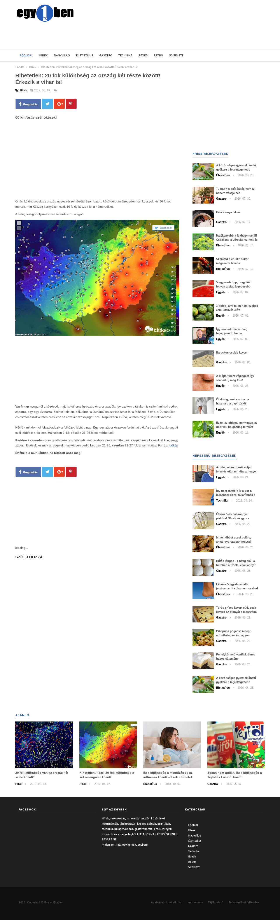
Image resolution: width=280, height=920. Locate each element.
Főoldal (26, 55)
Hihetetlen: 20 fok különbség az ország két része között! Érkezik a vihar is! (89, 67)
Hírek (43, 55)
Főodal (19, 67)
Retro (158, 55)
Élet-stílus (84, 55)
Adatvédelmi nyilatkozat (166, 902)
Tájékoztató (215, 902)
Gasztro (105, 55)
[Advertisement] (121, 36)
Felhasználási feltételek (243, 902)
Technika (125, 55)
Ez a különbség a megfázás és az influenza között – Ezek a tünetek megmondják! (168, 777)
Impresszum (195, 902)
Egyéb (143, 55)
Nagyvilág (62, 55)
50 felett (176, 55)
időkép (173, 445)
